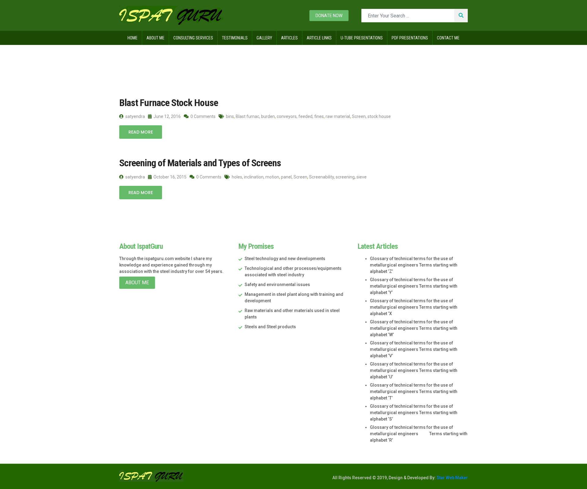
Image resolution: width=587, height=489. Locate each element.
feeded (305, 116)
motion (272, 177)
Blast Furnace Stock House (168, 102)
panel (286, 177)
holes (237, 177)
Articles (289, 37)
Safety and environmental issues (277, 284)
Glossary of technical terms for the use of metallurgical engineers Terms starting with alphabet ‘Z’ (413, 265)
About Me (155, 37)
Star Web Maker (452, 477)
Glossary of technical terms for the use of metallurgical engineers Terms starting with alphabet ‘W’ (413, 328)
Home (132, 37)
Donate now (329, 15)
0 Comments (203, 116)
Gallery (264, 37)
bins (230, 116)
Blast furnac (247, 116)
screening (345, 177)
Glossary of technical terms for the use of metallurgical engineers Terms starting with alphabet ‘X (413, 307)
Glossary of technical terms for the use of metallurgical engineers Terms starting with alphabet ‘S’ (413, 412)
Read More (140, 132)
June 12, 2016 (167, 116)
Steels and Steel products (270, 326)
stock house (379, 116)
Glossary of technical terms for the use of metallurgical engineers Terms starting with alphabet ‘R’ (418, 434)
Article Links (319, 37)
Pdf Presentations (410, 37)
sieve (361, 177)
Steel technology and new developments (285, 258)
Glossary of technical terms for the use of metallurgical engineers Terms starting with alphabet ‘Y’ (413, 286)
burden (268, 116)
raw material (338, 116)
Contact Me (448, 37)
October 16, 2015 (169, 177)
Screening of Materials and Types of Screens (200, 163)
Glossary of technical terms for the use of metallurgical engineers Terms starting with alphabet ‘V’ (413, 349)
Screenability (321, 177)
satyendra (134, 116)
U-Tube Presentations (362, 37)
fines (319, 116)
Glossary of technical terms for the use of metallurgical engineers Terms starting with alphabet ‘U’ (413, 370)
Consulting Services (193, 37)
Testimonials (235, 37)
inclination (254, 177)
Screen (359, 116)
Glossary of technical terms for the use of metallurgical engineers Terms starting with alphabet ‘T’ (413, 391)
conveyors (287, 116)
